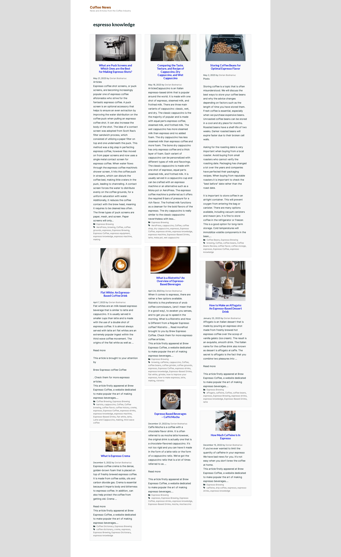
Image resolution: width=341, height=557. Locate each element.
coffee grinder (169, 365)
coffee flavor (224, 246)
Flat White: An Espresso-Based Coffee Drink (115, 294)
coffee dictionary (104, 529)
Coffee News (100, 7)
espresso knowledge (103, 236)
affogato (211, 392)
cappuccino (168, 225)
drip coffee (221, 487)
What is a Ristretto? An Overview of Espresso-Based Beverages (170, 281)
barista (99, 404)
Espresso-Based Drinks (178, 234)
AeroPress (101, 227)
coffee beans (229, 243)
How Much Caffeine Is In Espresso (225, 436)
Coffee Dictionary (105, 526)
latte (150, 237)
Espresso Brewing (105, 224)
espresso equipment (120, 233)
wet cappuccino (171, 237)
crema (133, 407)
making (96, 239)
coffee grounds (184, 365)
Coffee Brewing (103, 401)
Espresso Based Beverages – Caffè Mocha (170, 415)
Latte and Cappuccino (104, 420)
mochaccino (185, 504)
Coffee (119, 227)
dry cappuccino (161, 228)
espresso (106, 230)
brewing (111, 227)
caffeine (164, 362)
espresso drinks (163, 231)
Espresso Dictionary (121, 532)
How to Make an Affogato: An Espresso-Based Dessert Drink (225, 308)
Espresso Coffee (101, 233)
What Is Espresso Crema (115, 455)
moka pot (158, 237)
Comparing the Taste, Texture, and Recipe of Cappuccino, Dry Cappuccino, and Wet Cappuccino (170, 72)
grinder (162, 374)
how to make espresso (169, 377)
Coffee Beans (213, 240)
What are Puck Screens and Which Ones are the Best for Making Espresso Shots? (115, 68)
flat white (152, 374)
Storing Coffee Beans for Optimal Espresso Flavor (225, 67)
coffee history (122, 407)
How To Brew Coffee (173, 552)
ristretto (160, 380)
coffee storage (238, 246)
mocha (175, 504)
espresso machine (123, 236)
